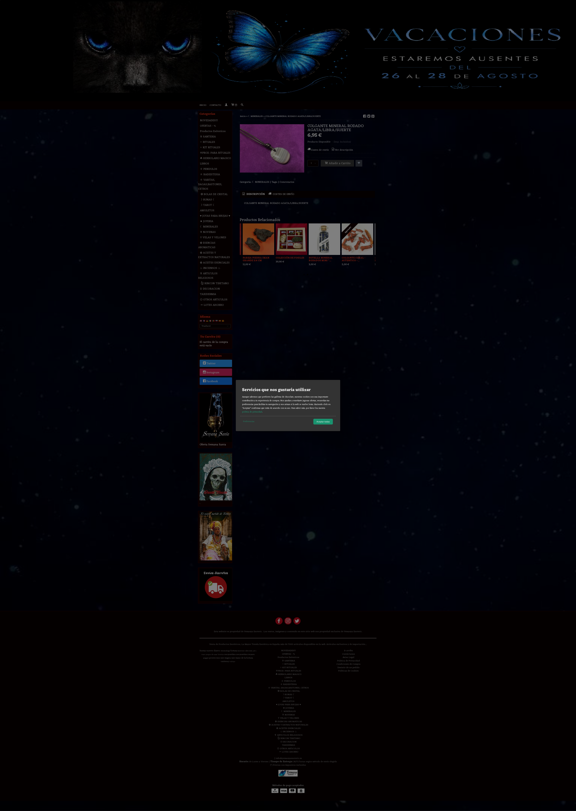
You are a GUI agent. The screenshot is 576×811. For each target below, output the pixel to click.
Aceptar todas (323, 421)
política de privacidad (252, 412)
